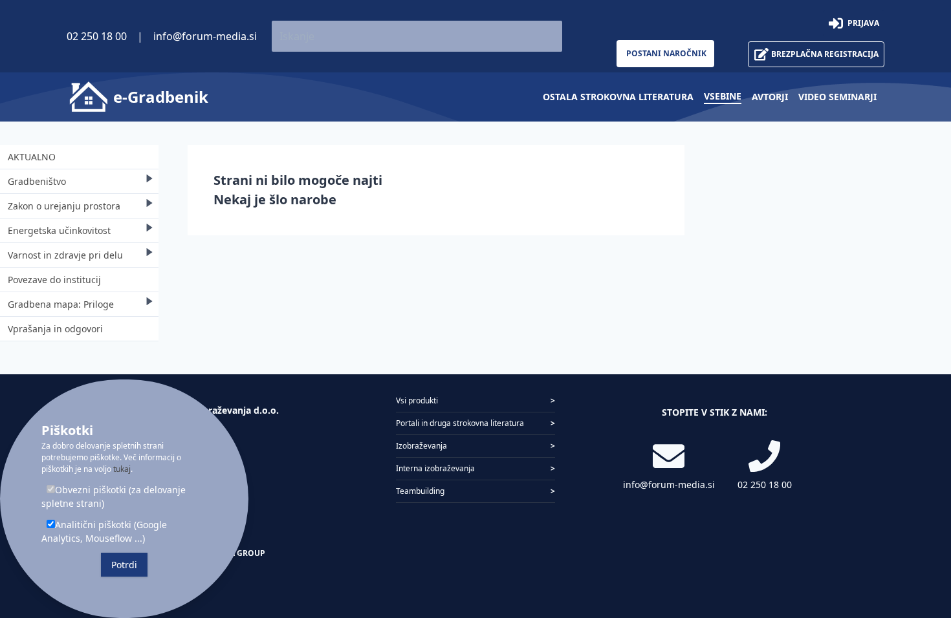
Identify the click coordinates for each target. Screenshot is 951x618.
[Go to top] (920, 540)
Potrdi (124, 565)
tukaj (122, 469)
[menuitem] (618, 97)
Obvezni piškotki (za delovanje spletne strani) (113, 496)
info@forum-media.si (205, 36)
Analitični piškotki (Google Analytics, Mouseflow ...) (104, 531)
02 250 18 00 (97, 36)
